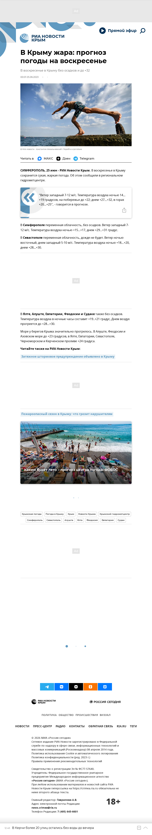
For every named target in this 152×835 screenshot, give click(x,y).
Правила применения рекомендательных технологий (67, 761)
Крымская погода (32, 514)
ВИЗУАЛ (105, 715)
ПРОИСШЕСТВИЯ (86, 715)
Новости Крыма (87, 514)
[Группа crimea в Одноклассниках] (90, 686)
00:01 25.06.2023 (29, 77)
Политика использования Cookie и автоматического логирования (75, 754)
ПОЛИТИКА (49, 715)
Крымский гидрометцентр (115, 514)
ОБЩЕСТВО (66, 715)
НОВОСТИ (22, 727)
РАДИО (60, 727)
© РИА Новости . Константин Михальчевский (41, 149)
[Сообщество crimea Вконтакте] (61, 686)
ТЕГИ (133, 727)
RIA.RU (121, 727)
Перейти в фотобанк (72, 149)
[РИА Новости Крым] (42, 38)
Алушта (69, 520)
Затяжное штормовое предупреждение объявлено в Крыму (67, 356)
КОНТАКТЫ (77, 727)
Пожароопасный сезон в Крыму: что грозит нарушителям (67, 414)
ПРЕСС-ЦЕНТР (42, 727)
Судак (121, 520)
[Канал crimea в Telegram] (47, 686)
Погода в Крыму (55, 514)
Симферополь (34, 520)
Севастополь (53, 520)
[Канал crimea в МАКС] (105, 686)
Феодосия (92, 520)
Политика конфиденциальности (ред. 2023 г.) (61, 757)
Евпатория (108, 520)
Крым (71, 514)
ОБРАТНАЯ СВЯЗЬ (100, 727)
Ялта (79, 520)
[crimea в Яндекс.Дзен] (76, 686)
